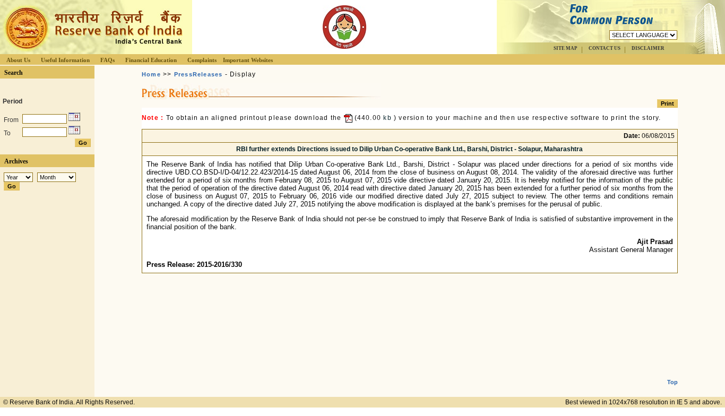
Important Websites (248, 60)
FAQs (107, 60)
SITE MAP (565, 48)
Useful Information (65, 60)
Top (672, 382)
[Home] (92, 51)
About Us (18, 60)
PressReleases (198, 74)
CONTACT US (604, 48)
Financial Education (151, 60)
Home (151, 74)
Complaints (202, 60)
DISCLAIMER (648, 48)
